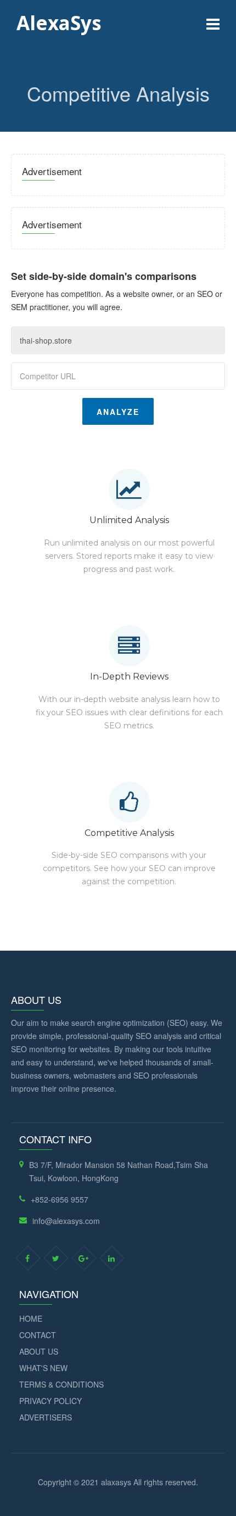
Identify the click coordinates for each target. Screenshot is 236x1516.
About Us (38, 1351)
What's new (43, 1367)
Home (30, 1318)
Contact (37, 1334)
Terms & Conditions (61, 1384)
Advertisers (45, 1417)
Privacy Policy (50, 1400)
